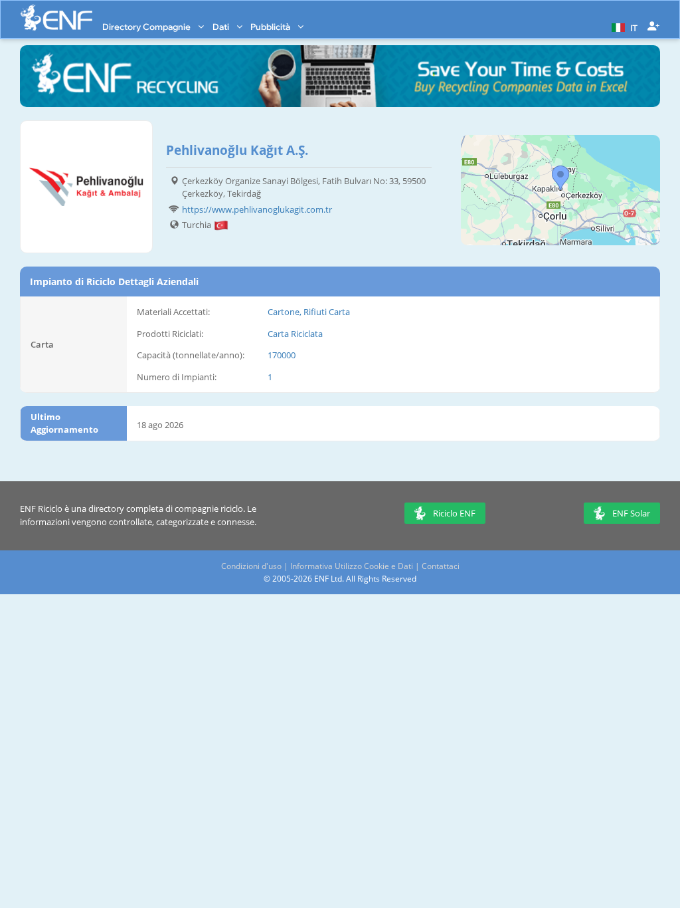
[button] (623, 26)
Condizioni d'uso (251, 566)
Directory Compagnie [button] (147, 26)
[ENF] (56, 17)
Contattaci (441, 566)
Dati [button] (221, 26)
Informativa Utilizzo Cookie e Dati (351, 566)
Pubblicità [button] (271, 26)
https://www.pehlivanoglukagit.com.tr (257, 209)
